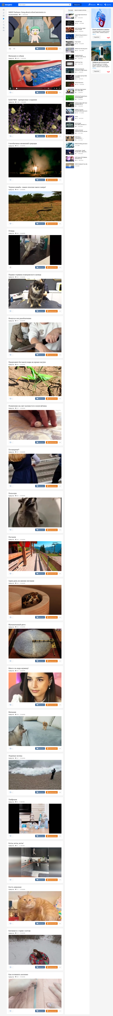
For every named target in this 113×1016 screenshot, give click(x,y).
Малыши (12, 712)
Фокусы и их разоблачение (20, 318)
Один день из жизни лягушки (21, 581)
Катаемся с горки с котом (19, 931)
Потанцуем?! (14, 450)
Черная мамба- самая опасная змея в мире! (27, 187)
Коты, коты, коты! (16, 843)
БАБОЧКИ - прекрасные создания (23, 100)
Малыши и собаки (16, 56)
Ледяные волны (15, 756)
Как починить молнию (18, 974)
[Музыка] (3, 21)
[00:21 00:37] (35, 31)
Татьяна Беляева (13, 14)
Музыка (93, 4)
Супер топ (11, 58)
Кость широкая (15, 887)
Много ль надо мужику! (19, 668)
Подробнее (96, 37)
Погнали (12, 537)
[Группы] (3, 24)
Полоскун (13, 493)
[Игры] (3, 30)
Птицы (11, 231)
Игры (101, 4)
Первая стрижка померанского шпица (25, 275)
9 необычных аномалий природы (23, 143)
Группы (108, 4)
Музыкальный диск (17, 625)
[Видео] (3, 18)
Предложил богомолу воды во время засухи (27, 362)
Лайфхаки (13, 799)
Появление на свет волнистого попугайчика (28, 406)
